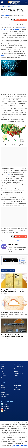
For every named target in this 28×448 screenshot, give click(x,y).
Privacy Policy (5, 394)
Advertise (3, 387)
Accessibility (17, 385)
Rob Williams (13, 244)
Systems (16, 369)
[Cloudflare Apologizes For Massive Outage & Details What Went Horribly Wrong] (14, 325)
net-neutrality (22, 241)
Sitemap (3, 378)
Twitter (5, 404)
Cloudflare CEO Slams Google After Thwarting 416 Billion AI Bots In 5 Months (14, 313)
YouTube (6, 408)
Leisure (16, 375)
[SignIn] (3, 2)
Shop (15, 387)
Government (12, 241)
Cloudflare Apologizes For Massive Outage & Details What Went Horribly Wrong (12, 335)
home (3, 6)
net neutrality (15, 29)
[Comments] (12, 20)
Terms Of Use (16, 447)
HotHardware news (22, 261)
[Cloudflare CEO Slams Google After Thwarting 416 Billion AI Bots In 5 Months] (14, 303)
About (2, 385)
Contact (3, 392)
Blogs (2, 373)
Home (2, 366)
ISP (18, 241)
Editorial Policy (18, 390)
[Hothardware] (14, 2)
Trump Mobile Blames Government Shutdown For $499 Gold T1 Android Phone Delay (12, 290)
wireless (3, 55)
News (9, 6)
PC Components (18, 366)
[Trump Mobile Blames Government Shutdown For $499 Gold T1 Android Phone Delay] (14, 281)
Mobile (16, 371)
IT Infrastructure (18, 373)
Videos (16, 378)
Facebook (6, 406)
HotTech (3, 396)
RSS (5, 411)
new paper (6, 174)
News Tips (4, 390)
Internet (7, 241)
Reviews (3, 369)
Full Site (3, 375)
